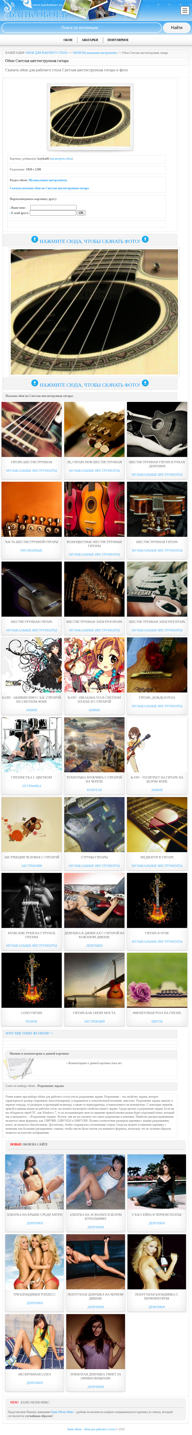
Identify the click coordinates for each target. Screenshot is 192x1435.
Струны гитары (94, 857)
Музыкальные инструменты (47, 180)
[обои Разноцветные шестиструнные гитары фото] (94, 509)
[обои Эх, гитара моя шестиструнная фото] (94, 429)
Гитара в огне (157, 933)
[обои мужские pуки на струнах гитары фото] (32, 900)
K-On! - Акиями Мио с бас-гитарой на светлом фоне (31, 699)
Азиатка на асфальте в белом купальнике (96, 1217)
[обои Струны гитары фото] (94, 824)
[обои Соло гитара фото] (32, 980)
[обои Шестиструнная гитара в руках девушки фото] (157, 429)
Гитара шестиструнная (31, 462)
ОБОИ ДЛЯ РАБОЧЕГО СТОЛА (47, 53)
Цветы (157, 1021)
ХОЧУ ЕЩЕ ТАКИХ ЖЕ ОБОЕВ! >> (30, 1033)
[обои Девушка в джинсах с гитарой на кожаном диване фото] (94, 900)
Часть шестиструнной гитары (31, 542)
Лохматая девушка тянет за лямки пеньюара (95, 1376)
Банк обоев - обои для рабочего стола (91, 1429)
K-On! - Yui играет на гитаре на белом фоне (157, 779)
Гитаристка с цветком (31, 777)
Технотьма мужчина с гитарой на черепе (94, 779)
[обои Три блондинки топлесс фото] (34, 1261)
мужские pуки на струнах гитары (31, 935)
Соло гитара (31, 1013)
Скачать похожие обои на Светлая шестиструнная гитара (49, 188)
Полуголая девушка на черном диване (96, 1296)
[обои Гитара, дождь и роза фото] (157, 664)
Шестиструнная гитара (157, 542)
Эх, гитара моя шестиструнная (94, 462)
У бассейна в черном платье (157, 1215)
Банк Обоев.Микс (62, 1412)
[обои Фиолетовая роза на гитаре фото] (157, 980)
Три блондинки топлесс (34, 1294)
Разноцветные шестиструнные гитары (94, 544)
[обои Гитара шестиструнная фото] (32, 429)
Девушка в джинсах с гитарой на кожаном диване (94, 935)
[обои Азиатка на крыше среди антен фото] (34, 1182)
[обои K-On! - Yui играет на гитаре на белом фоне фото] (157, 744)
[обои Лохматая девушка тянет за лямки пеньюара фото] (95, 1341)
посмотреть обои (61, 158)
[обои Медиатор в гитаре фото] (157, 824)
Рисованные (31, 550)
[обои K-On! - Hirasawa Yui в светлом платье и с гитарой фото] (94, 664)
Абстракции (31, 866)
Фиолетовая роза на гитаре (157, 1013)
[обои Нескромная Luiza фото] (34, 1341)
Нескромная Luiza (34, 1374)
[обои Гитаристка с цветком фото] (32, 744)
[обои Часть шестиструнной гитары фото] (32, 509)
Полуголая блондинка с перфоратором (156, 1296)
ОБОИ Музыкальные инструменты (95, 53)
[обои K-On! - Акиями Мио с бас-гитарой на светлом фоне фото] (32, 664)
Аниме (32, 710)
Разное (32, 1021)
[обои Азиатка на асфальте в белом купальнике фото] (95, 1182)
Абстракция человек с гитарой (31, 857)
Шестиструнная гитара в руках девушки (157, 464)
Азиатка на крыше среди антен (34, 1215)
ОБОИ (68, 40)
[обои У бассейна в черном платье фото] (157, 1182)
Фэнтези (94, 790)
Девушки (94, 945)
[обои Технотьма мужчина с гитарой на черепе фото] (94, 744)
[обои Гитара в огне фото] (157, 900)
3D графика (31, 786)
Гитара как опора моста (94, 1013)
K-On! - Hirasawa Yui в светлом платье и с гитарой (94, 699)
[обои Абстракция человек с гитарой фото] (32, 824)
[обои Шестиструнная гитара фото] (157, 509)
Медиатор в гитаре (157, 857)
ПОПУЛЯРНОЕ (118, 40)
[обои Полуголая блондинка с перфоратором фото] (157, 1261)
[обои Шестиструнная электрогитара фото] (94, 589)
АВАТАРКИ (90, 40)
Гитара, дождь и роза (157, 697)
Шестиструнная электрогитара (94, 622)
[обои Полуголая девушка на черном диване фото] (95, 1261)
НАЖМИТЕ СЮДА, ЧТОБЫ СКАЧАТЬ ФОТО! (90, 241)
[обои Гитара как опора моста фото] (94, 980)
